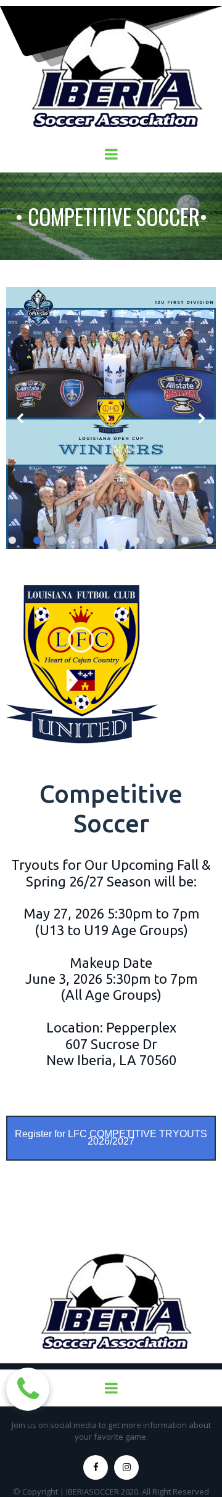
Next (202, 418)
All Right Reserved (175, 1491)
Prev (20, 418)
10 (119, 547)
